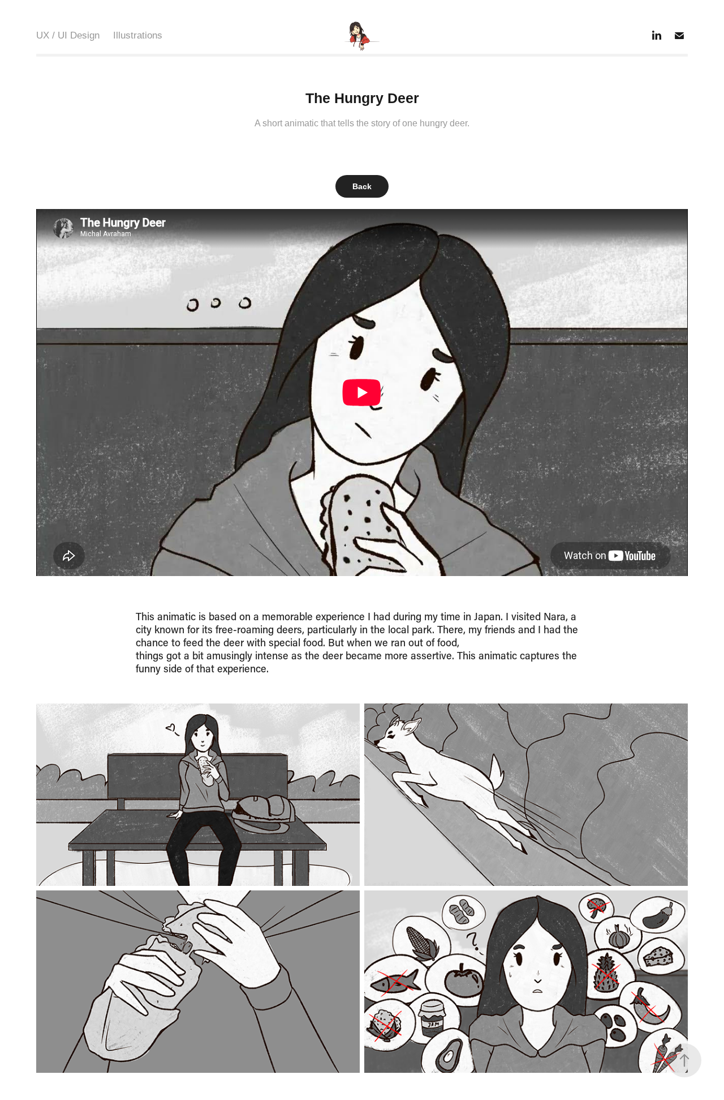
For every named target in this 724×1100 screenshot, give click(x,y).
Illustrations (137, 35)
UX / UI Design (68, 35)
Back (362, 186)
